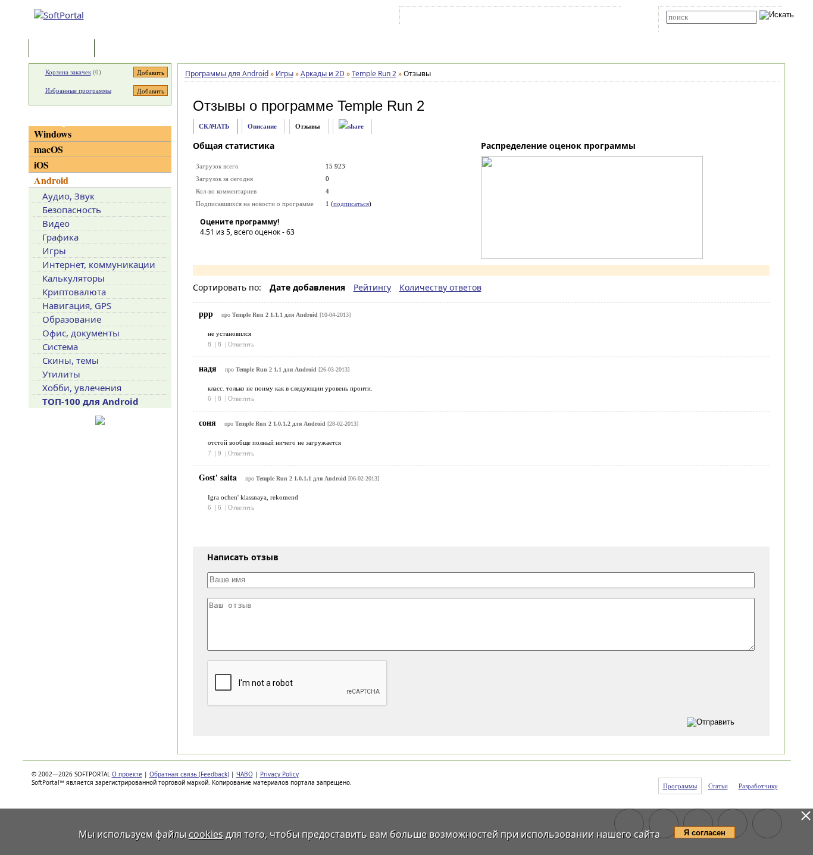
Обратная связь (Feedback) (189, 774)
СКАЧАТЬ (214, 126)
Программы (64, 49)
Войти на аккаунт (438, 17)
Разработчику (758, 786)
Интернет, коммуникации (98, 264)
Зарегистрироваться (505, 17)
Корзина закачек (68, 72)
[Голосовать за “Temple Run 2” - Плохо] (227, 249)
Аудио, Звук (68, 196)
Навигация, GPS (76, 305)
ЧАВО (244, 774)
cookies (206, 834)
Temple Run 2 (380, 106)
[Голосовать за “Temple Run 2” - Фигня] (209, 249)
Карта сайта (567, 17)
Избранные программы (78, 90)
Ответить (241, 344)
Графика (60, 237)
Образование (71, 319)
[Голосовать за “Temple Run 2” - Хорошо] (262, 249)
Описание (262, 126)
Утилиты (61, 374)
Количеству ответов (440, 287)
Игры (54, 251)
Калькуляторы (73, 278)
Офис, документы (81, 333)
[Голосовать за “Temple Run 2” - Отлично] (280, 249)
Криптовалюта (74, 292)
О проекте (127, 774)
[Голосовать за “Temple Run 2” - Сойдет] (245, 249)
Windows (52, 134)
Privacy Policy (279, 774)
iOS (41, 164)
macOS (48, 149)
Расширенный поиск (699, 27)
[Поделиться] (351, 126)
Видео (56, 223)
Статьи (123, 49)
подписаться (351, 203)
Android (51, 180)
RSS (603, 17)
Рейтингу (372, 287)
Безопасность (71, 210)
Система (60, 346)
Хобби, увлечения (81, 388)
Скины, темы (70, 360)
